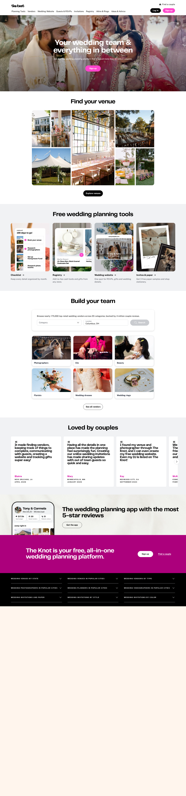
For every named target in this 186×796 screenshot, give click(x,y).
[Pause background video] (178, 23)
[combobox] (106, 323)
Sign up (93, 68)
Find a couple (164, 554)
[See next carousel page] (177, 461)
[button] (59, 323)
